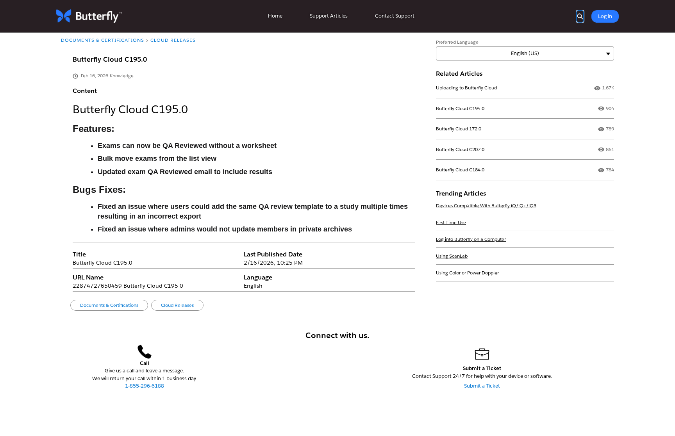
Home (275, 15)
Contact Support (394, 15)
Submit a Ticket (482, 386)
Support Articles (329, 15)
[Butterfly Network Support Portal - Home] (89, 16)
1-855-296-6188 (144, 386)
